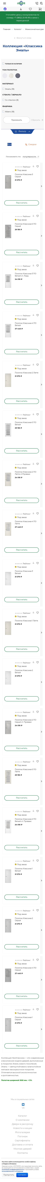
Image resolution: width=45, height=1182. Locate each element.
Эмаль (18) (9, 89)
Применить (16, 120)
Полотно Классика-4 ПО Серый (25, 969)
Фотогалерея (22, 1132)
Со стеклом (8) (12, 100)
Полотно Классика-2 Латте (26, 373)
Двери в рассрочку (22, 1124)
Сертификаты (22, 1140)
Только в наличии (13, 64)
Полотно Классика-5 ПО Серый (25, 225)
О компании (22, 1120)
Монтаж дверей (22, 1148)
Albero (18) (9, 111)
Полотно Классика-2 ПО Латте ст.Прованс (25, 473)
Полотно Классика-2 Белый (24, 671)
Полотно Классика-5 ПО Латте (25, 770)
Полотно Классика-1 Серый (24, 1018)
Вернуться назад (24, 38)
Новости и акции (22, 1128)
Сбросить (35, 120)
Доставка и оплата (22, 1144)
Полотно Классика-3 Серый (24, 175)
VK (23, 1108)
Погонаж (23, 1136)
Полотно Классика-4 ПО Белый (25, 324)
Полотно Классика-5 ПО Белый (25, 423)
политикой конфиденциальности (13, 1169)
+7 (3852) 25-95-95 (22, 17)
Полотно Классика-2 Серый (24, 919)
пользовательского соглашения (12, 1171)
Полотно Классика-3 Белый (24, 572)
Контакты (22, 1153)
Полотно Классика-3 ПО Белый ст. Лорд (25, 275)
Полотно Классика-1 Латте (26, 621)
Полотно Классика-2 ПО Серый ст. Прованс (25, 721)
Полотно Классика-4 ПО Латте (25, 522)
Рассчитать (21, 203)
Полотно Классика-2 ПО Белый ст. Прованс (25, 820)
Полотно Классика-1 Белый (24, 870)
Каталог (22, 1116)
